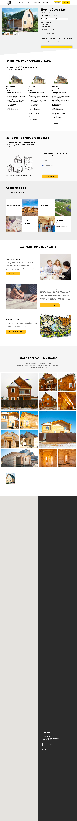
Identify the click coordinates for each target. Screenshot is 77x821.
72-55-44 (46, 2)
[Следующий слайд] (36, 20)
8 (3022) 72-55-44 (46, 736)
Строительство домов (21, 2)
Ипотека (29, 2)
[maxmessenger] (45, 749)
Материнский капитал (36, 2)
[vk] (43, 749)
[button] (66, 2)
